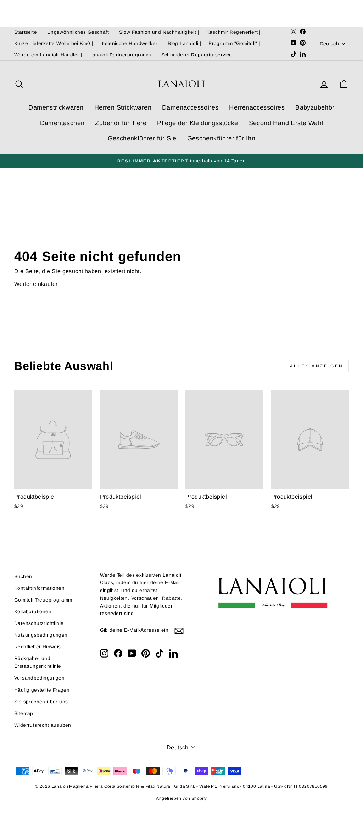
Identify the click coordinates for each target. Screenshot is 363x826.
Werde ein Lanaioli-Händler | (48, 54)
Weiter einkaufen (36, 284)
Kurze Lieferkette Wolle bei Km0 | (53, 43)
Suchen (23, 576)
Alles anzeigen (317, 366)
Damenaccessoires (190, 107)
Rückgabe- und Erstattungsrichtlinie (37, 662)
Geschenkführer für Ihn (221, 138)
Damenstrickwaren (55, 107)
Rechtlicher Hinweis (37, 646)
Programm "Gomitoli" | (234, 43)
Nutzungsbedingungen (41, 635)
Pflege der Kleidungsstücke (197, 123)
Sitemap (23, 713)
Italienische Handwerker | (130, 43)
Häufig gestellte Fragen (41, 690)
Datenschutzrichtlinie (38, 623)
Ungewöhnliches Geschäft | (79, 32)
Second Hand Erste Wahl (286, 123)
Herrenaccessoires (257, 107)
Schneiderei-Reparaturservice (196, 54)
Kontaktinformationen (39, 588)
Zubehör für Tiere (120, 123)
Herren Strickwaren (122, 107)
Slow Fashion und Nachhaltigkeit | (159, 32)
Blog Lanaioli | (184, 43)
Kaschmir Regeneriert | (233, 32)
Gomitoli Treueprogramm (43, 600)
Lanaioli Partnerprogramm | (121, 54)
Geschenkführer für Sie (142, 138)
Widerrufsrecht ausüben (42, 725)
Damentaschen (62, 123)
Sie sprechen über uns (41, 701)
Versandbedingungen (39, 678)
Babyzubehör (314, 107)
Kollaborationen (32, 611)
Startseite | (27, 32)
